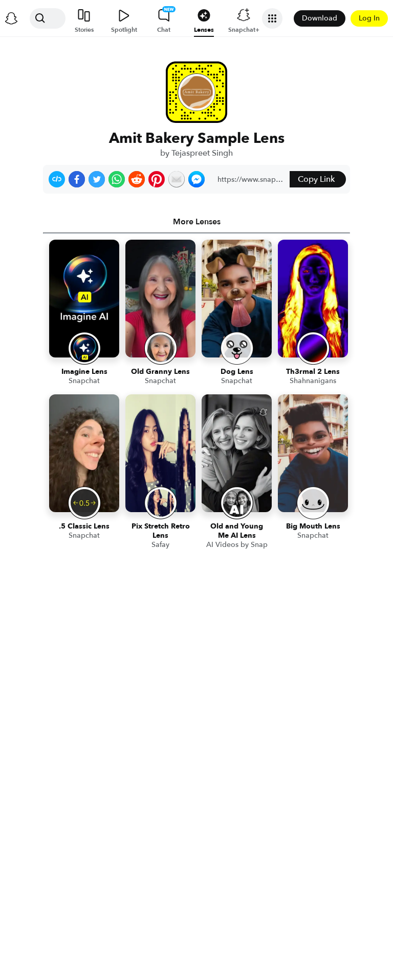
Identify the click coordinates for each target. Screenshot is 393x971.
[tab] (196, 222)
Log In (369, 18)
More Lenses (197, 221)
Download (319, 18)
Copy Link (316, 179)
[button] (57, 179)
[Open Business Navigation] (272, 18)
